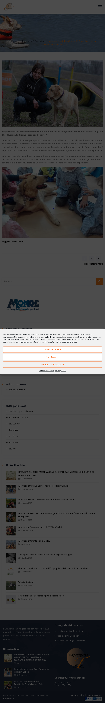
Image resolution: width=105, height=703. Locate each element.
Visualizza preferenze (52, 364)
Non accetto (52, 357)
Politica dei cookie (46, 371)
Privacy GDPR (60, 371)
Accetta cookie (52, 349)
